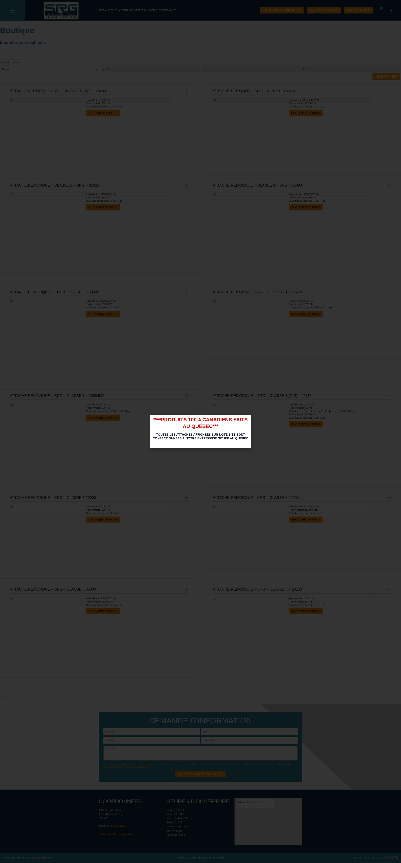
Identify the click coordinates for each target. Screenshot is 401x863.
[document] (200, 431)
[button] (246, 419)
